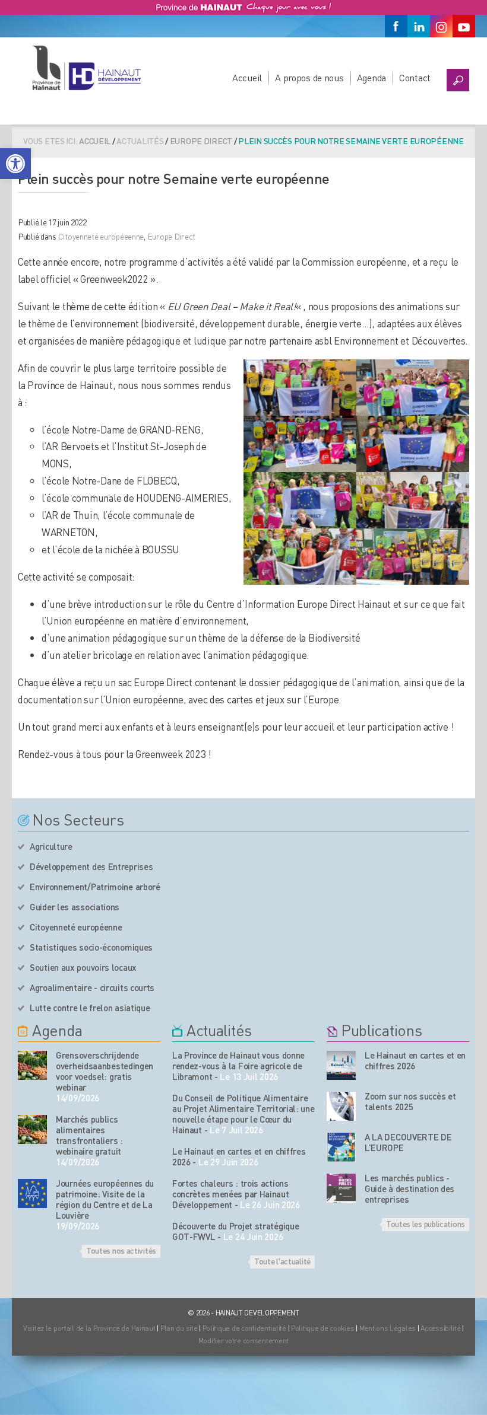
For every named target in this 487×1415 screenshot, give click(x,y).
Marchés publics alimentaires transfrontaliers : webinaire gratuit (89, 1135)
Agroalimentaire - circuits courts (92, 987)
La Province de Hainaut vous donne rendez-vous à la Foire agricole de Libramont (238, 1065)
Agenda (371, 77)
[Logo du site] (86, 67)
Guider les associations (74, 907)
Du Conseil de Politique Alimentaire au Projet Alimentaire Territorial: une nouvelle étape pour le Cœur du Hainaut (243, 1114)
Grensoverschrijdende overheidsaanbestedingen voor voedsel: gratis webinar (104, 1071)
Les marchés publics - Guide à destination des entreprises (409, 1188)
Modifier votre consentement (243, 1340)
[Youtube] (464, 26)
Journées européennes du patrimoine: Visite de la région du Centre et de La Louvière (105, 1199)
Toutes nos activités (121, 1250)
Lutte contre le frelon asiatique (90, 1008)
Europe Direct (201, 140)
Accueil (247, 77)
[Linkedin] (418, 26)
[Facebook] (396, 26)
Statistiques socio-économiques (91, 947)
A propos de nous (309, 77)
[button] (15, 163)
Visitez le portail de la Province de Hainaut (89, 1328)
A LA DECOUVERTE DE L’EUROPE (408, 1142)
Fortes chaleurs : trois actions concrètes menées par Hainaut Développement (230, 1193)
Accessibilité (440, 1328)
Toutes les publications (425, 1223)
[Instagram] (441, 26)
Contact (415, 77)
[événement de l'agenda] (32, 1065)
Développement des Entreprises (91, 866)
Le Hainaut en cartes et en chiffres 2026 (415, 1060)
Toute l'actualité (282, 1260)
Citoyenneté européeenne (101, 236)
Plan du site (179, 1328)
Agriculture (51, 846)
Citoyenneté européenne (76, 927)
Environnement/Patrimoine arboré (95, 887)
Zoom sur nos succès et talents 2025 (410, 1101)
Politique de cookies (322, 1328)
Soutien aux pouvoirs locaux (83, 967)
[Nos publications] (341, 1065)
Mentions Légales (387, 1328)
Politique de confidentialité (245, 1328)
